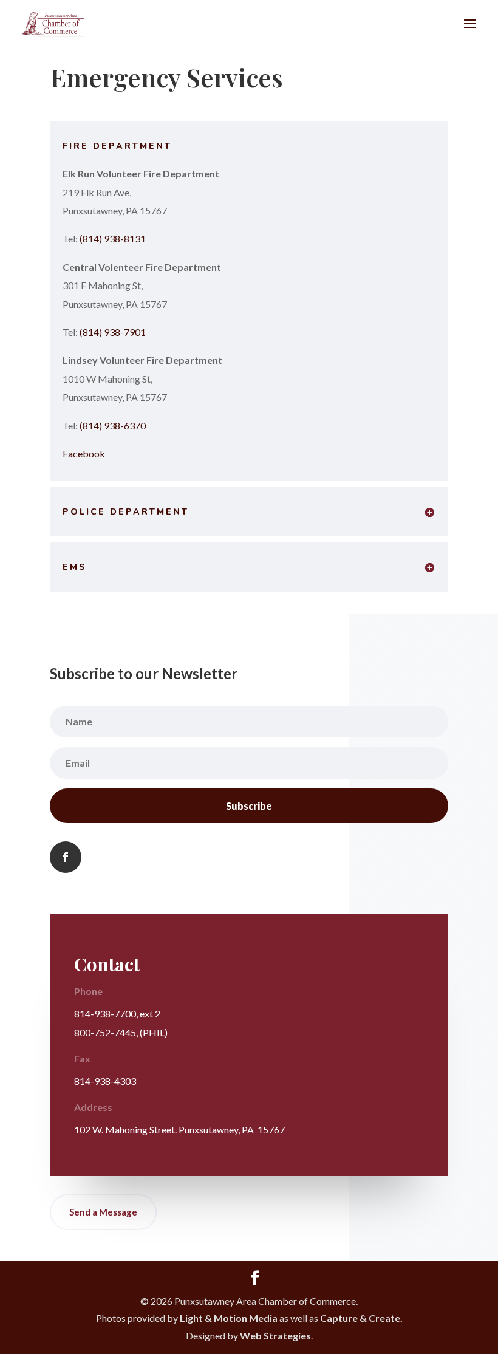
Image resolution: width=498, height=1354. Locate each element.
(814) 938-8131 (113, 238)
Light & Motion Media (229, 1318)
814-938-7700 (105, 1013)
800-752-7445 (105, 1032)
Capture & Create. (361, 1318)
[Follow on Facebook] (65, 857)
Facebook (84, 453)
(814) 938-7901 (113, 332)
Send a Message (103, 1211)
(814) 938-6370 (113, 425)
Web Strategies (275, 1335)
